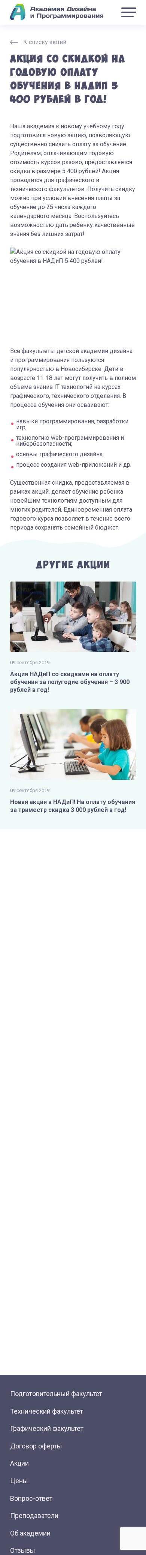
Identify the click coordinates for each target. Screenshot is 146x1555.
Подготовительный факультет (56, 1394)
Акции (19, 1463)
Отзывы (22, 1550)
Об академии (30, 1533)
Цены (19, 1481)
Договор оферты (36, 1446)
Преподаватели (34, 1515)
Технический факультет (46, 1411)
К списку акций (44, 42)
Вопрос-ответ (31, 1498)
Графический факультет (46, 1428)
